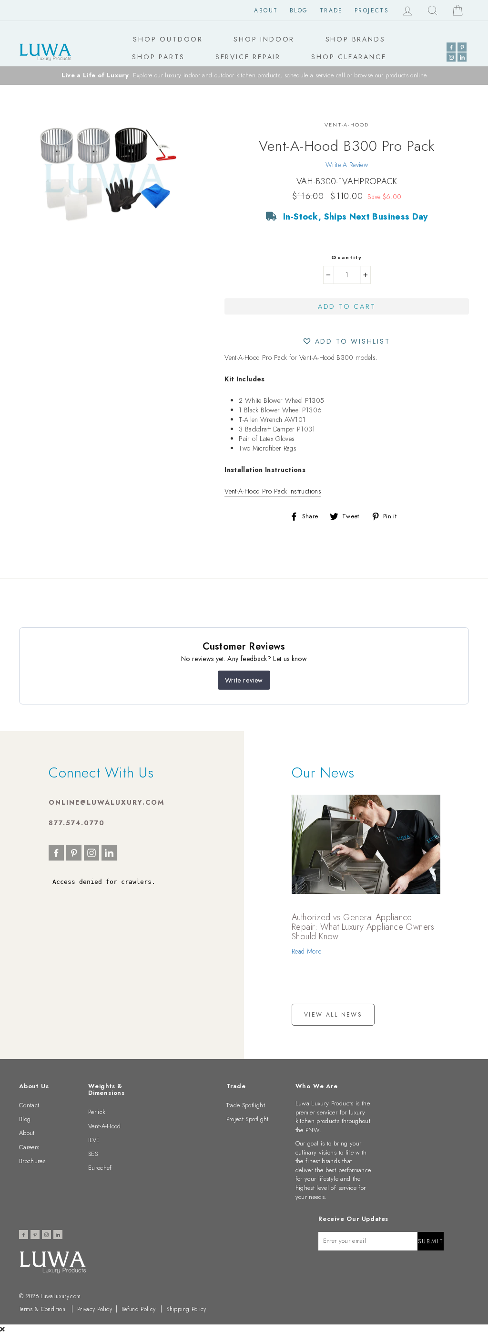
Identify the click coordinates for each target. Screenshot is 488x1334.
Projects (372, 10)
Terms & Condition (42, 1309)
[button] (347, 341)
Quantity (347, 257)
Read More (306, 951)
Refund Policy (139, 1309)
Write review (244, 680)
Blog (299, 10)
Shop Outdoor (168, 39)
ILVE (94, 1140)
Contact (29, 1105)
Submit (430, 1241)
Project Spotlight (247, 1119)
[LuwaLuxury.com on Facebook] (451, 47)
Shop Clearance (348, 57)
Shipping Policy (186, 1309)
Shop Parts (158, 57)
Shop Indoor (264, 39)
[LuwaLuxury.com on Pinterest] (462, 47)
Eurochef (100, 1167)
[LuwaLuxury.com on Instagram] (451, 57)
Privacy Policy (94, 1309)
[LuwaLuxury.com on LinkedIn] (462, 57)
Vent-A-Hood (104, 1126)
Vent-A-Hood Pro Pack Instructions (272, 491)
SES (93, 1153)
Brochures (32, 1161)
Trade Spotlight (245, 1105)
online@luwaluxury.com (106, 802)
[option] (244, 75)
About (266, 10)
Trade (331, 10)
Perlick (96, 1111)
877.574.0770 (77, 823)
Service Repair (248, 57)
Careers (29, 1147)
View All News (333, 1014)
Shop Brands (355, 39)
